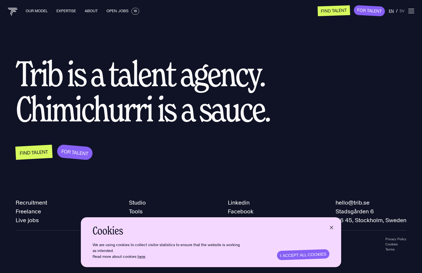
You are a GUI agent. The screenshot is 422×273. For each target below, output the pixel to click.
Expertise (66, 10)
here (141, 256)
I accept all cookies (303, 254)
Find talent (334, 10)
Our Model (37, 10)
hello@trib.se (352, 202)
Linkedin (239, 202)
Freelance (28, 211)
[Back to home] (13, 12)
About (92, 10)
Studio (137, 202)
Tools (136, 211)
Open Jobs (121, 10)
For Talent (369, 10)
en (391, 10)
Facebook (240, 211)
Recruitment (31, 202)
